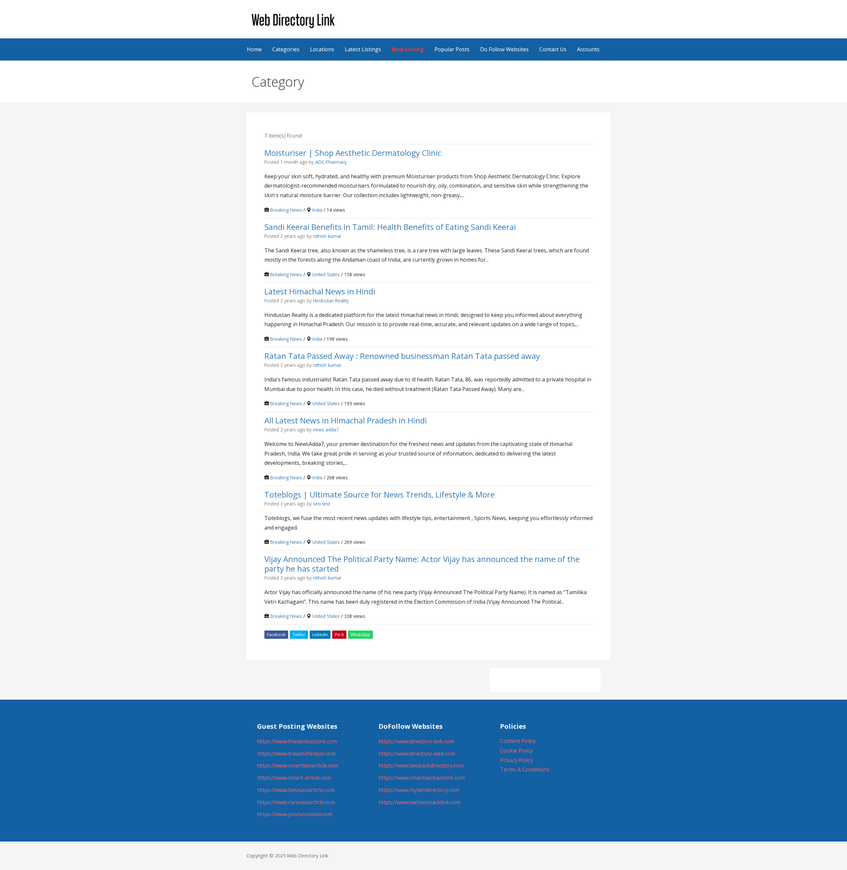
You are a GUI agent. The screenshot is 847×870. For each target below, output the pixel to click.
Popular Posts (451, 49)
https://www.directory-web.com (417, 753)
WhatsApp (360, 634)
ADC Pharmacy (331, 162)
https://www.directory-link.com (416, 741)
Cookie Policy (516, 750)
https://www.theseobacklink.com (297, 741)
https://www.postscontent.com (295, 814)
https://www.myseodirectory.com (419, 790)
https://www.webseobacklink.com (420, 802)
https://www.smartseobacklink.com (422, 777)
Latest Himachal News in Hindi (319, 290)
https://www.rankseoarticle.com (296, 802)
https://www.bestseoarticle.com (295, 790)
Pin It (339, 634)
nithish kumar (327, 236)
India (317, 210)
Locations (322, 49)
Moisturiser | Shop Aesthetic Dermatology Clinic (352, 152)
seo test (321, 503)
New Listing (408, 49)
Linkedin (320, 634)
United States (326, 274)
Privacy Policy (516, 760)
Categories (285, 49)
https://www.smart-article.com (294, 777)
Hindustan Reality (331, 300)
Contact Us (552, 49)
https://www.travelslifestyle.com (296, 753)
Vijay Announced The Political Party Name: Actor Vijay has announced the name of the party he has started (422, 563)
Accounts (588, 49)
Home (254, 49)
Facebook (276, 634)
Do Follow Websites (504, 49)
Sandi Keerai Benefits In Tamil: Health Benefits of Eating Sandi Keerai (390, 226)
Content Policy (518, 741)
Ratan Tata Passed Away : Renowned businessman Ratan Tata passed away (402, 355)
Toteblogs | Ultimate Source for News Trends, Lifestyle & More (379, 494)
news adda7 (326, 429)
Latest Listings (363, 49)
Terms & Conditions (524, 769)
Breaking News (286, 210)
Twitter (298, 634)
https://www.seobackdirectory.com (421, 765)
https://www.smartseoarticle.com (297, 765)
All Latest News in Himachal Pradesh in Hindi (345, 420)
